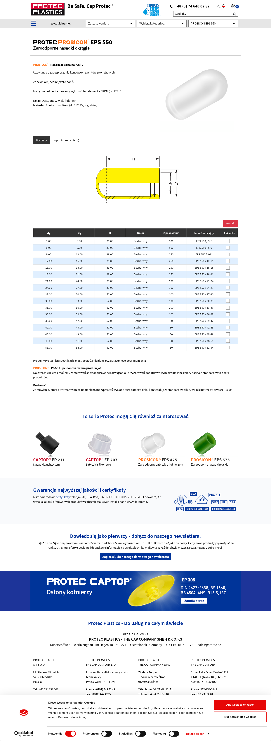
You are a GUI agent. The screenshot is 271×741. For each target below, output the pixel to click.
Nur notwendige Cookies (240, 716)
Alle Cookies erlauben (240, 704)
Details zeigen (195, 733)
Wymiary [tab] (41, 140)
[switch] (106, 734)
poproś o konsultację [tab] (66, 140)
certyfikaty (63, 497)
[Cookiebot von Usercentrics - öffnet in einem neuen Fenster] (24, 734)
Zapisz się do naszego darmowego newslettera (135, 557)
